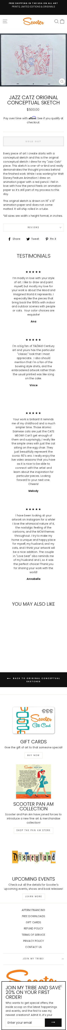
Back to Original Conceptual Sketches (36, 680)
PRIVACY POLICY (33, 941)
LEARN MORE (33, 896)
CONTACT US (33, 947)
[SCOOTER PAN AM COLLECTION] (33, 781)
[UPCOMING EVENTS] (33, 857)
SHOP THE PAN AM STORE (33, 830)
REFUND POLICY (33, 928)
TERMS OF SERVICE (33, 935)
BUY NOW (33, 755)
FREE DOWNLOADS (33, 916)
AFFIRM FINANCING (33, 910)
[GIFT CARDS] (33, 719)
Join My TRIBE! (33, 958)
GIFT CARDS (33, 922)
